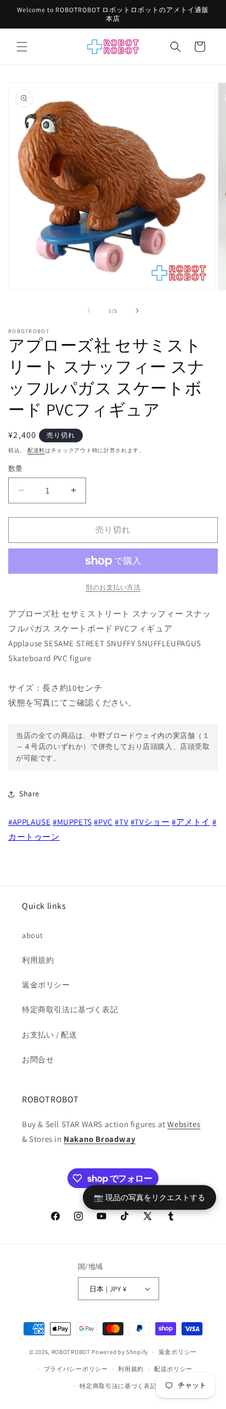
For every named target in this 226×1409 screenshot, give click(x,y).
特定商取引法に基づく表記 (70, 1009)
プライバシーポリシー (76, 1369)
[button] (22, 47)
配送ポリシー (173, 1369)
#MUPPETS (72, 822)
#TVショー (150, 822)
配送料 (36, 450)
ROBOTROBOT (71, 1352)
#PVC (103, 822)
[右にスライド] (137, 310)
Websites (183, 1124)
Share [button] (29, 793)
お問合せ (38, 1059)
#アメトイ (191, 822)
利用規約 (38, 960)
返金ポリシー (46, 985)
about (32, 935)
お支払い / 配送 (49, 1035)
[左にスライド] (89, 310)
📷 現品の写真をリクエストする (149, 1197)
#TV (121, 822)
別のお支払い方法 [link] (113, 587)
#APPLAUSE (29, 822)
